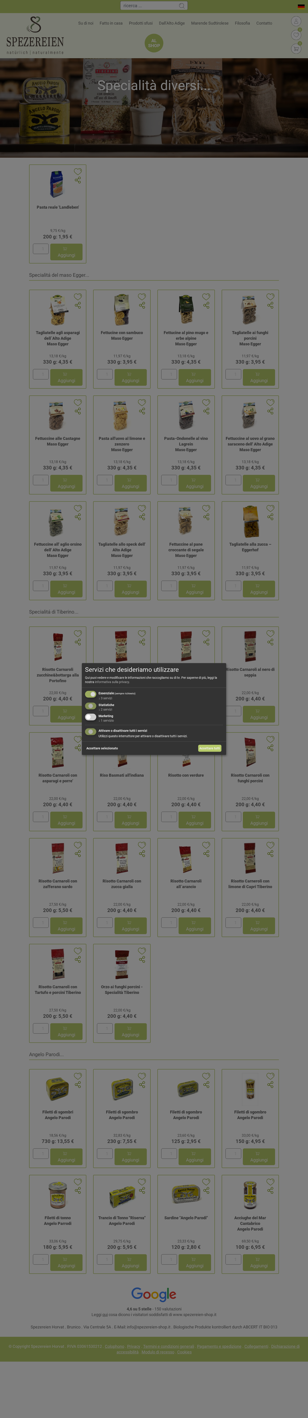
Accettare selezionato (102, 748)
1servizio (106, 720)
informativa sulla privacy (112, 682)
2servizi (105, 709)
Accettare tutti (209, 748)
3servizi (105, 698)
